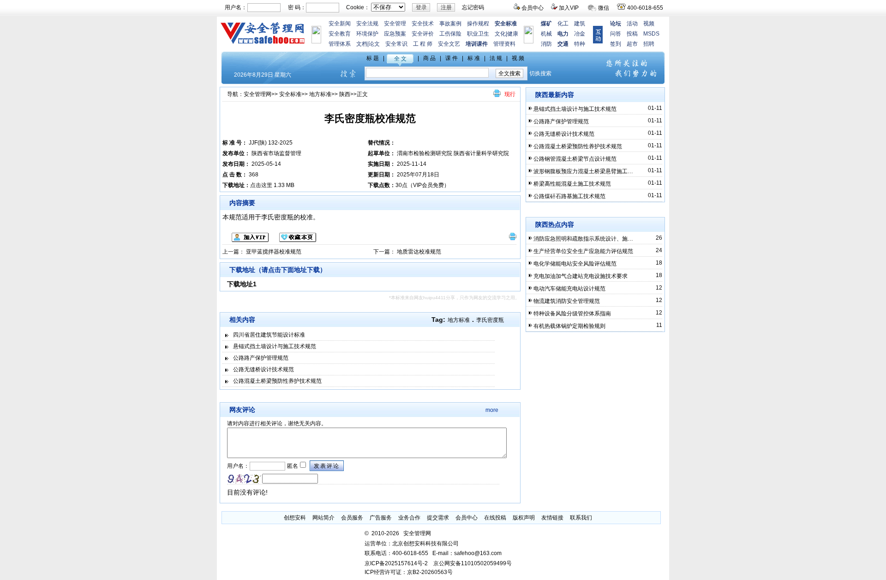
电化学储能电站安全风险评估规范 (575, 263)
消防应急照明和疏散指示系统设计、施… (583, 239)
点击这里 (261, 185)
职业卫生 (478, 33)
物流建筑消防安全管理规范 (566, 301)
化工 (563, 23)
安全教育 (340, 33)
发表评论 (327, 466)
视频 (648, 23)
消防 (546, 44)
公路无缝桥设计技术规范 (263, 369)
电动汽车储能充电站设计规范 (569, 288)
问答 (615, 33)
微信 (603, 8)
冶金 (579, 33)
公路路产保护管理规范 (260, 358)
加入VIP (569, 8)
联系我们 (581, 517)
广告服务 (381, 517)
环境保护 (367, 33)
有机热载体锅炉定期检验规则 (569, 326)
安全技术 (423, 23)
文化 (500, 33)
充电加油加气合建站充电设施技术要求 (580, 276)
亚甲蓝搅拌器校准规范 (273, 251)
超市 (632, 44)
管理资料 (504, 44)
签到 (615, 44)
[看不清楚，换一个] (244, 479)
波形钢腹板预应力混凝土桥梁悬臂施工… (583, 171)
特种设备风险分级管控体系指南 (572, 313)
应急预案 (395, 33)
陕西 (344, 94)
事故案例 (450, 23)
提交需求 (438, 517)
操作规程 (478, 23)
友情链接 (552, 517)
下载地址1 (242, 284)
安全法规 (367, 23)
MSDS (651, 33)
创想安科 (295, 517)
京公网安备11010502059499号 (472, 563)
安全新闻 (340, 23)
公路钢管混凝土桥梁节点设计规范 (575, 159)
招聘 (648, 44)
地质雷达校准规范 (419, 251)
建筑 (579, 23)
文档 (361, 44)
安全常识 (396, 44)
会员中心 (532, 8)
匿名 (292, 466)
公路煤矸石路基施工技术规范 (569, 196)
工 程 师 (422, 44)
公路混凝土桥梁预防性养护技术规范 (277, 381)
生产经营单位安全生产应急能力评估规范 (583, 251)
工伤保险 (450, 33)
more (491, 410)
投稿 (632, 33)
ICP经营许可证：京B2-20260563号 (409, 572)
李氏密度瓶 (490, 320)
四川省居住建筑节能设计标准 (269, 335)
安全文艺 (449, 44)
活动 (632, 23)
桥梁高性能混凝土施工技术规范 (572, 184)
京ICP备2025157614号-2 (396, 563)
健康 (512, 33)
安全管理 (395, 23)
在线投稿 (495, 517)
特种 (579, 44)
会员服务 (352, 517)
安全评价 (423, 33)
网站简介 (323, 517)
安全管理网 (257, 94)
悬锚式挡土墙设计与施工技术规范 (274, 346)
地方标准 (320, 94)
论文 (374, 44)
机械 (546, 33)
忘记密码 (473, 7)
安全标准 (290, 94)
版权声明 (524, 517)
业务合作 (409, 517)
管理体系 (340, 44)
